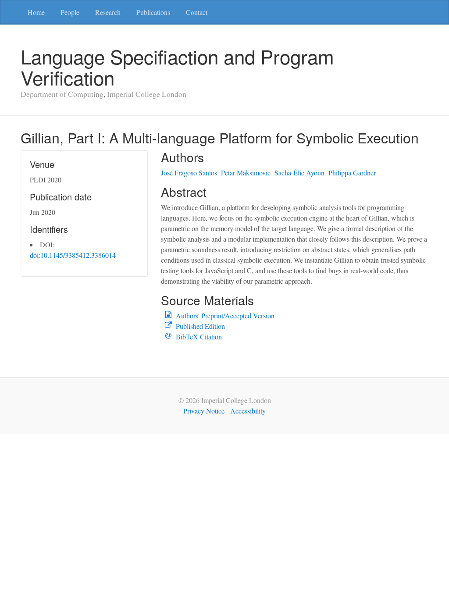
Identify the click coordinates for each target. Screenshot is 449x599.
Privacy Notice (203, 410)
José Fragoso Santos (189, 172)
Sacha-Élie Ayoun (299, 172)
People (70, 12)
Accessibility (248, 410)
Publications (153, 12)
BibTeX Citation (199, 336)
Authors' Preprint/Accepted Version (225, 315)
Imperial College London (146, 94)
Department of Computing (62, 94)
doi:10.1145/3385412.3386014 (73, 255)
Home (36, 12)
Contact (196, 12)
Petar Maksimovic (246, 172)
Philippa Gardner (352, 172)
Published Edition (200, 326)
